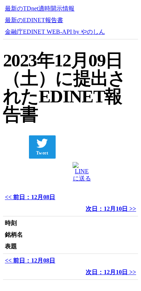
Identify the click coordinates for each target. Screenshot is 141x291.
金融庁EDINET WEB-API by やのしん (55, 31)
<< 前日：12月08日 (30, 197)
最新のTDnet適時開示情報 (39, 8)
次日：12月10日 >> (111, 209)
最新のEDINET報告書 (34, 20)
